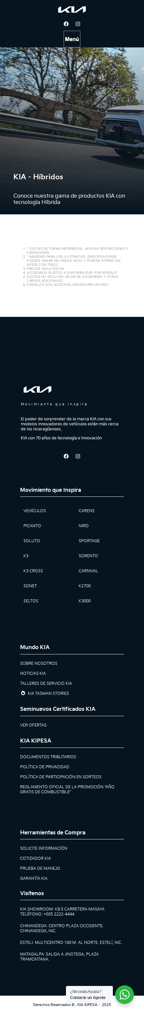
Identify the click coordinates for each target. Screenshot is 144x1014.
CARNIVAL (88, 571)
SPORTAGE (89, 541)
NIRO (84, 526)
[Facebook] (66, 24)
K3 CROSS (33, 571)
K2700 (85, 586)
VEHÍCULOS (34, 511)
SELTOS (30, 601)
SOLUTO (31, 541)
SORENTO (88, 556)
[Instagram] (78, 24)
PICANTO (32, 526)
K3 (25, 556)
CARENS (86, 511)
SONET (30, 586)
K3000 (85, 601)
